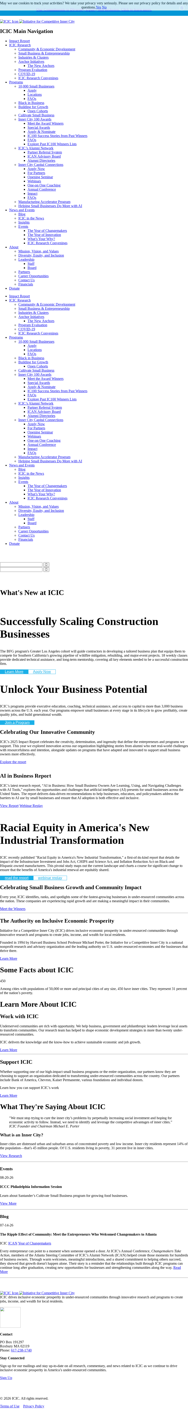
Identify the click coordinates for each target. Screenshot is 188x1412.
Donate (14, 288)
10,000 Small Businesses (36, 86)
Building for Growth (33, 107)
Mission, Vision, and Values (38, 251)
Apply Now (36, 169)
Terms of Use (9, 1406)
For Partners (36, 173)
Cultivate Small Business (36, 115)
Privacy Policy (33, 1406)
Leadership (26, 259)
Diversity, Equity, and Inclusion (41, 255)
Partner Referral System (45, 152)
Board (32, 268)
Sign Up (6, 1378)
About (13, 247)
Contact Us (26, 280)
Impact (32, 193)
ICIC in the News (31, 218)
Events (23, 226)
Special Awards (39, 127)
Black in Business (31, 103)
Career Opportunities (33, 276)
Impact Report (19, 41)
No (104, 7)
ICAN (12, 1243)
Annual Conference (42, 189)
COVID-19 (26, 74)
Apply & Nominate (41, 132)
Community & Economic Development (46, 49)
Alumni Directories (41, 160)
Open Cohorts (38, 111)
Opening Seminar (40, 177)
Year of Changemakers (34, 1243)
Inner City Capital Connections (40, 165)
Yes (98, 7)
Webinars (34, 181)
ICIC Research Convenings (38, 78)
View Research (11, 1156)
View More (8, 1203)
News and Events (22, 210)
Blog (21, 214)
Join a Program (17, 722)
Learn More (14, 672)
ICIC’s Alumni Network (35, 148)
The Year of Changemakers (47, 231)
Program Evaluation (32, 70)
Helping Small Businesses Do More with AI (50, 206)
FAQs (32, 99)
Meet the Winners (12, 909)
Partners (24, 272)
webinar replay (50, 878)
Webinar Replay (31, 806)
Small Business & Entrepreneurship (44, 53)
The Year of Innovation (44, 235)
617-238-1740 (21, 1350)
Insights (24, 222)
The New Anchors (41, 66)
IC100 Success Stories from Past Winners (57, 136)
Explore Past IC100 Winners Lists (52, 144)
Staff (31, 264)
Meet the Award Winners (46, 123)
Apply (32, 90)
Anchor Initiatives (31, 61)
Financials (25, 284)
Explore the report (13, 762)
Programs (16, 82)
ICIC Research (20, 45)
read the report (16, 878)
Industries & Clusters (33, 57)
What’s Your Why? (41, 239)
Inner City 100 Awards (34, 119)
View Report (9, 806)
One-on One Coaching (44, 185)
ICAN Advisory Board (44, 156)
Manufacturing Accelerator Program (44, 202)
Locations (35, 94)
